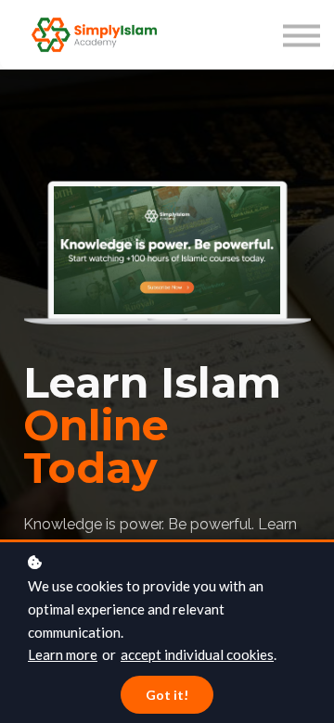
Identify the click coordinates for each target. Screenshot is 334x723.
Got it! (167, 695)
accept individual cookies (197, 654)
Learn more (62, 654)
